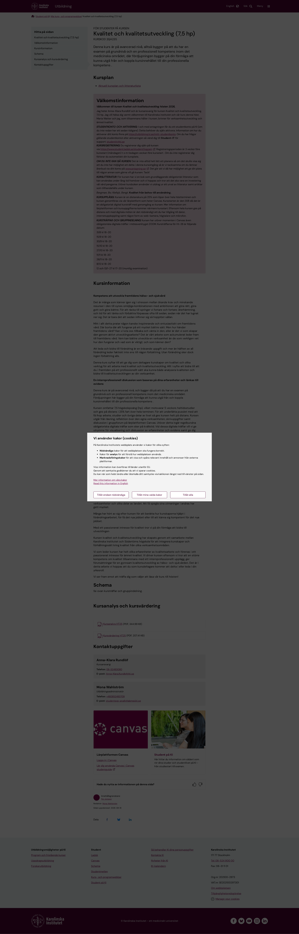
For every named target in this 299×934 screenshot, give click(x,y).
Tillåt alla (188, 494)
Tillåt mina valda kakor (149, 494)
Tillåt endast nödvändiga (111, 494)
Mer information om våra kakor (110, 480)
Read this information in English (110, 483)
